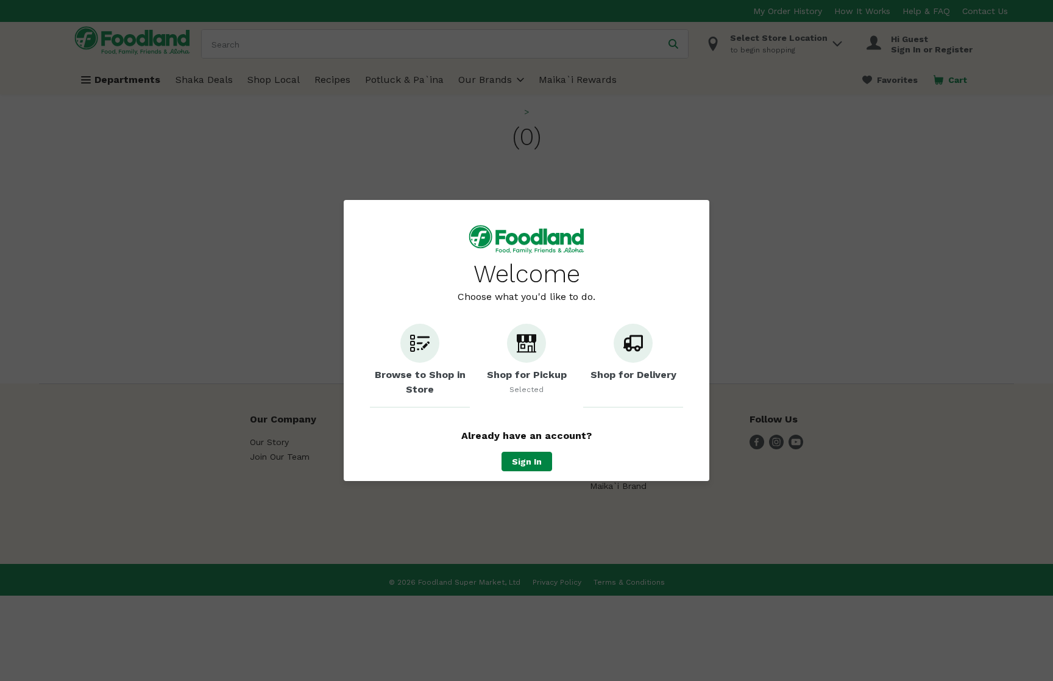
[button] (420, 366)
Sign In (527, 461)
